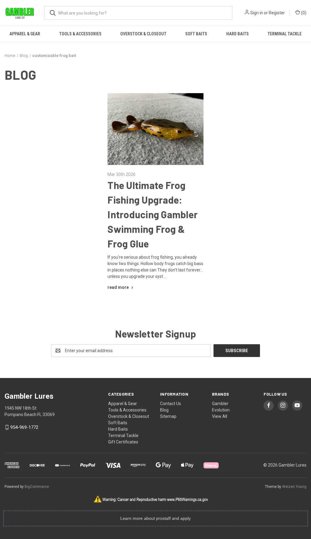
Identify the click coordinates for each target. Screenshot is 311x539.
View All (219, 416)
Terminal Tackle (285, 33)
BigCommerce (37, 487)
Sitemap (168, 416)
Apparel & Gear (24, 33)
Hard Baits (237, 33)
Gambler (220, 403)
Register (277, 12)
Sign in (256, 12)
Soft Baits (196, 33)
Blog (164, 410)
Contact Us (170, 403)
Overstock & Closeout (143, 33)
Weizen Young (294, 487)
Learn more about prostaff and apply (155, 518)
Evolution (221, 410)
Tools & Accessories (80, 33)
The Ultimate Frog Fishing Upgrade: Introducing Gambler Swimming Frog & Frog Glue (153, 214)
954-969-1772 (24, 427)
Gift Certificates (123, 441)
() (303, 12)
